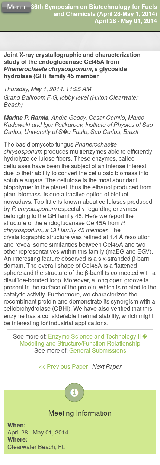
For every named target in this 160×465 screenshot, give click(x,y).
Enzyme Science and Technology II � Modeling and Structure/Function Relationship (83, 339)
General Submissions (97, 350)
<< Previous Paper (63, 366)
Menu (16, 7)
